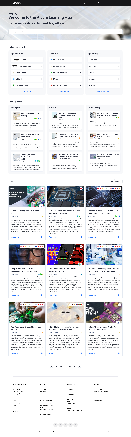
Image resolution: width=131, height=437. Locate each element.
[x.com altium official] (60, 425)
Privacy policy (56, 431)
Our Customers (44, 387)
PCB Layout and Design (46, 400)
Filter (12, 181)
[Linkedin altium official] (65, 425)
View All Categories (103, 91)
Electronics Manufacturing (46, 409)
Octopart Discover (18, 387)
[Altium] (17, 3)
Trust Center (43, 389)
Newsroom (43, 391)
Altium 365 (16, 414)
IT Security (43, 407)
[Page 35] (79, 366)
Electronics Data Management (47, 405)
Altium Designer (17, 403)
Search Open (98, 3)
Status (68, 387)
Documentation (71, 403)
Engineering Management (46, 414)
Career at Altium (98, 400)
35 (70, 366)
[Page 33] (51, 366)
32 (56, 366)
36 (74, 366)
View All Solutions (26, 91)
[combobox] (118, 181)
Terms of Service (76, 431)
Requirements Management (47, 403)
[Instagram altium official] (75, 425)
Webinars (69, 412)
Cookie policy (66, 431)
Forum (68, 401)
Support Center (71, 397)
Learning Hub (70, 394)
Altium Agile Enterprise (19, 394)
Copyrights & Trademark (45, 431)
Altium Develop (17, 389)
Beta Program (70, 415)
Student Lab (97, 387)
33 (61, 366)
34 (65, 366)
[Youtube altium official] (70, 425)
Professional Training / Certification (75, 410)
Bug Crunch (70, 399)
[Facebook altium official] (55, 425)
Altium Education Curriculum (101, 391)
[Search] (120, 32)
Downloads (70, 389)
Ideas (68, 406)
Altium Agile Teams (18, 391)
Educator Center (98, 389)
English (15, 432)
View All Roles (64, 91)
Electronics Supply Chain (46, 412)
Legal (84, 431)
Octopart (15, 405)
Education (69, 408)
